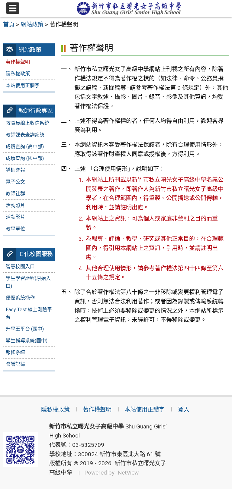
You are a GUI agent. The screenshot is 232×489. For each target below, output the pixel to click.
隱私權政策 (18, 74)
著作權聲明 (97, 409)
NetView (128, 472)
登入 (183, 409)
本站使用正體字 (23, 85)
